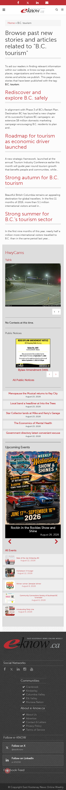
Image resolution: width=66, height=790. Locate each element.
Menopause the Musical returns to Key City (33, 393)
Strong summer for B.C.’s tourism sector (28, 216)
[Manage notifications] (7, 770)
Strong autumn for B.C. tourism (32, 180)
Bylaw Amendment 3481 (33, 369)
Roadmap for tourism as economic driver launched (30, 141)
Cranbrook (32, 686)
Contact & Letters (36, 722)
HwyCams (14, 252)
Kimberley (31, 690)
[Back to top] (59, 783)
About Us (31, 714)
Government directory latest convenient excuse (33, 432)
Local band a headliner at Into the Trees (33, 403)
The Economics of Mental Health (33, 423)
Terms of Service (35, 729)
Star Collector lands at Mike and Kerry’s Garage (33, 413)
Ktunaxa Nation (35, 702)
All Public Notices (23, 380)
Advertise (31, 718)
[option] (33, 283)
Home (11, 22)
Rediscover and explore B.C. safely (26, 95)
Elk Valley (31, 698)
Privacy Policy (33, 725)
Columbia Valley (35, 694)
